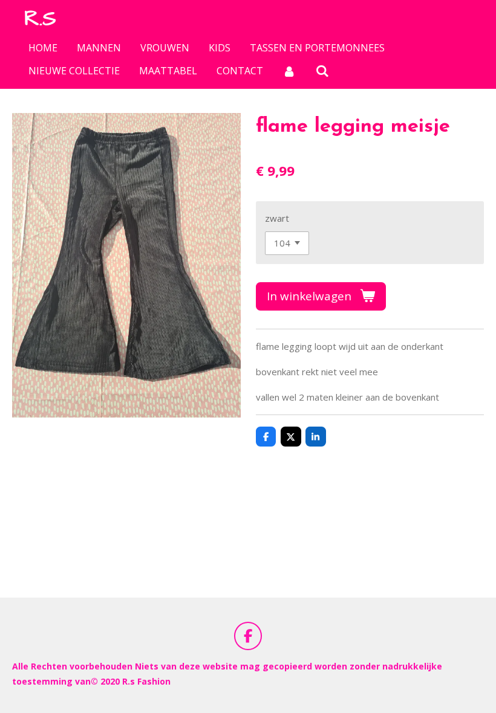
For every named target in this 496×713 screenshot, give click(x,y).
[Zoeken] (321, 70)
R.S (40, 18)
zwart (277, 218)
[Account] (289, 70)
